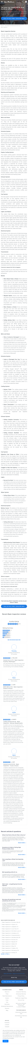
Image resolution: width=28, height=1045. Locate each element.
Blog (7, 1010)
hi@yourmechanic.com (19, 973)
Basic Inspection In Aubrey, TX (9, 952)
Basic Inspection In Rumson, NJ (10, 939)
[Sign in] (26, 2)
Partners (7, 1008)
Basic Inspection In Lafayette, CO (10, 926)
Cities (7, 1000)
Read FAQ (14, 977)
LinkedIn (7, 1024)
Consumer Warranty (21, 991)
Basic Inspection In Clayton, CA (9, 924)
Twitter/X (7, 1026)
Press (7, 994)
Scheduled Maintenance (7, 1006)
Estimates (7, 1004)
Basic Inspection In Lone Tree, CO (10, 928)
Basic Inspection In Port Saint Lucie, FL (11, 931)
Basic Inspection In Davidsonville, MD (11, 937)
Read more (21, 842)
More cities (5, 954)
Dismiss (5, 1041)
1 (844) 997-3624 (7, 973)
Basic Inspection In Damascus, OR (10, 950)
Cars (7, 1002)
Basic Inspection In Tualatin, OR (10, 948)
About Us (7, 991)
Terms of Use (21, 1000)
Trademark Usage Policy (21, 998)
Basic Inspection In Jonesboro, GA (10, 933)
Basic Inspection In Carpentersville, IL (11, 935)
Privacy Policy (21, 996)
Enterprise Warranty (21, 994)
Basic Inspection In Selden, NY (9, 944)
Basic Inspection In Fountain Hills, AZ (11, 922)
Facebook (7, 1022)
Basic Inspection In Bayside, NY (9, 941)
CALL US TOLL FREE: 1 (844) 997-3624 (14, 18)
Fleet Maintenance (7, 996)
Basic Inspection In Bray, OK (9, 946)
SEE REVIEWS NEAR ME (14, 640)
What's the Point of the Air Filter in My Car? (13, 835)
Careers (7, 998)
